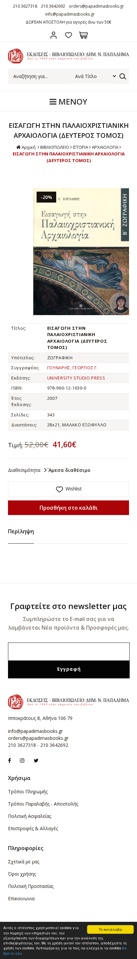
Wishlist (74, 488)
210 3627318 (25, 6)
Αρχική (29, 147)
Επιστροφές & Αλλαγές (33, 828)
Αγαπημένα (69, 35)
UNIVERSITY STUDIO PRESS (76, 378)
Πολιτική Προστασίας (31, 886)
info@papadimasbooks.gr (70, 14)
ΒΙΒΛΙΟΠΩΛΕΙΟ (54, 147)
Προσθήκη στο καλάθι (69, 507)
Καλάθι (83, 35)
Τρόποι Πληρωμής (28, 791)
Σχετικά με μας (23, 861)
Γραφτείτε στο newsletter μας (68, 605)
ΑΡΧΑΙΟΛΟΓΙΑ (105, 147)
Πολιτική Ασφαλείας (29, 816)
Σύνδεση (54, 35)
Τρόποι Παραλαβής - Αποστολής (43, 804)
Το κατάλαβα (110, 929)
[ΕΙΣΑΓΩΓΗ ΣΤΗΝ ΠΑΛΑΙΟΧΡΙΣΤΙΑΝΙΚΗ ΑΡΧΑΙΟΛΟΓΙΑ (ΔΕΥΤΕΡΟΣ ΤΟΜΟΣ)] (81, 251)
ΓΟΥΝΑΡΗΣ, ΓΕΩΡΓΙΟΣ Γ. (72, 368)
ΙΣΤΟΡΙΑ (80, 147)
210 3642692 (53, 6)
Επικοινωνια (21, 898)
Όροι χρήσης (22, 874)
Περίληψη (21, 531)
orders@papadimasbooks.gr (96, 6)
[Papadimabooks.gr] (68, 61)
